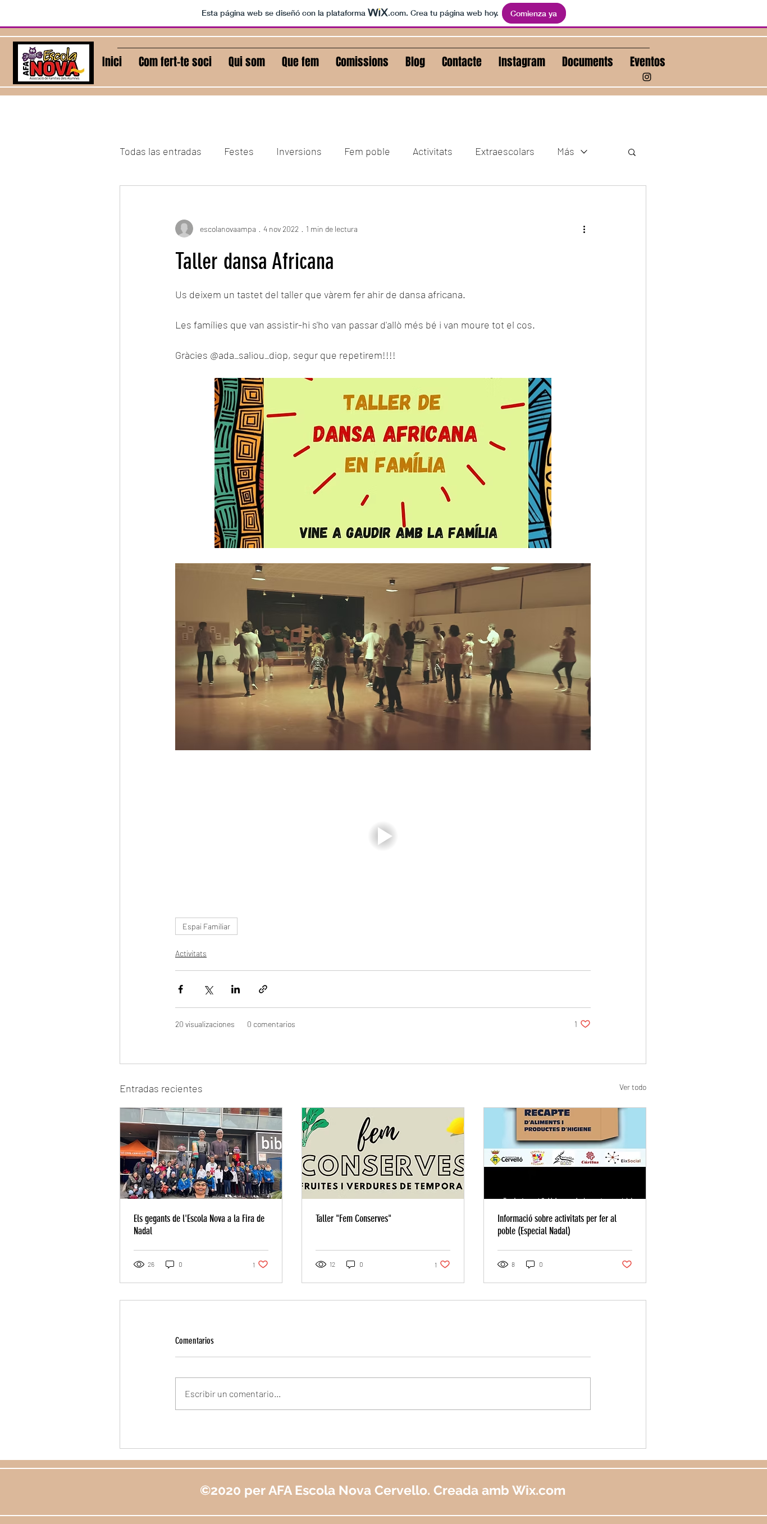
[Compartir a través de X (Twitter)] (208, 989)
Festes (239, 151)
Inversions (299, 151)
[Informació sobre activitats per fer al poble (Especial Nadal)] (565, 1153)
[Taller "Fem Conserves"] (383, 1153)
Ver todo (632, 1087)
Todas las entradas (161, 151)
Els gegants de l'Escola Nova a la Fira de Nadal (199, 1224)
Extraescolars (505, 151)
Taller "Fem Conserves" (353, 1218)
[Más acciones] (584, 228)
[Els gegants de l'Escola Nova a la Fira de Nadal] (201, 1153)
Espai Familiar (206, 926)
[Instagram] (646, 77)
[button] (362, 61)
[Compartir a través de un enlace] (263, 989)
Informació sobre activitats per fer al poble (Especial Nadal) (557, 1224)
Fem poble (367, 151)
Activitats (433, 151)
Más (565, 151)
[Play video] (383, 836)
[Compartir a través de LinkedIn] (235, 989)
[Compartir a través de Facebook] (180, 989)
